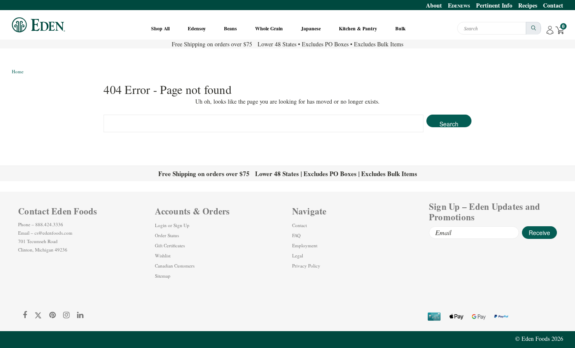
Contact (553, 5)
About (434, 5)
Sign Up (181, 225)
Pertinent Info (494, 5)
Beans (231, 28)
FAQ (296, 235)
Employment (304, 245)
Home (18, 71)
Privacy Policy (306, 265)
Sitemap (162, 276)
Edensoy (197, 28)
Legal (297, 255)
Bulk (401, 28)
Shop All (161, 28)
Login (161, 225)
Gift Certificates (170, 245)
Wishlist (162, 255)
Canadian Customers (174, 265)
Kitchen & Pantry (358, 28)
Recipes (527, 5)
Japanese (311, 28)
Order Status (167, 235)
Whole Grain (269, 28)
